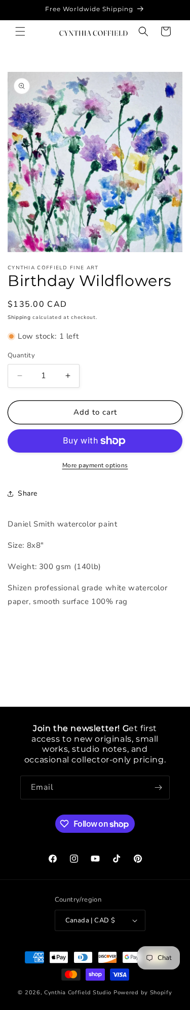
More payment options (95, 465)
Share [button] (27, 493)
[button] (20, 31)
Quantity (21, 355)
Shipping (19, 317)
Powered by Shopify (142, 992)
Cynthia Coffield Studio (77, 992)
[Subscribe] (158, 787)
